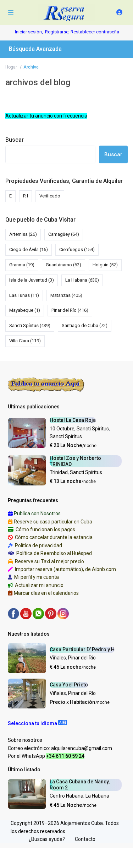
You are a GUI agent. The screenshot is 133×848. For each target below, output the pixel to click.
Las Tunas (24, 295)
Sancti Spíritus (29, 325)
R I (25, 196)
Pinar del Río (69, 310)
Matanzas (66, 295)
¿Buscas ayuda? (47, 839)
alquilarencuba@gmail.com (81, 748)
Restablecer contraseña (95, 31)
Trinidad (59, 472)
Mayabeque (24, 310)
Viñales (58, 658)
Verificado (49, 196)
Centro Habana (66, 796)
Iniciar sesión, (29, 31)
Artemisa (23, 234)
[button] (37, 723)
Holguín (105, 264)
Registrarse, (58, 31)
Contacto (85, 839)
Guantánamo (63, 264)
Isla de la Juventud (31, 280)
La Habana (82, 280)
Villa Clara (25, 340)
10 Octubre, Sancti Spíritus (79, 428)
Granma (21, 264)
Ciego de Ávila (28, 249)
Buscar (14, 139)
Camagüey (63, 234)
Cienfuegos (77, 249)
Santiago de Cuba (84, 325)
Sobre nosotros (25, 740)
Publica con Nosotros (37, 513)
